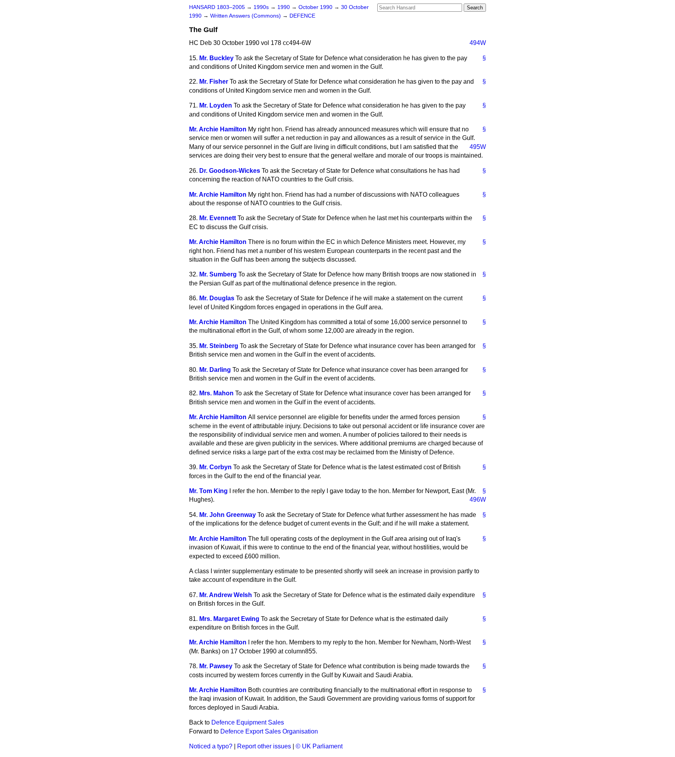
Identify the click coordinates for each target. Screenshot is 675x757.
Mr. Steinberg (218, 346)
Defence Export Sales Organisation (269, 731)
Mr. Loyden (215, 105)
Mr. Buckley (216, 58)
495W (478, 147)
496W (478, 499)
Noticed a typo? (210, 746)
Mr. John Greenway (227, 514)
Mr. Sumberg (218, 274)
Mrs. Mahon (216, 393)
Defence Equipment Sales (247, 722)
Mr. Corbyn (215, 467)
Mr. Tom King (208, 491)
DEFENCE (302, 16)
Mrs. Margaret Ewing (229, 618)
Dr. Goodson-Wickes (229, 170)
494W (478, 42)
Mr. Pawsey (215, 666)
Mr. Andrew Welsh (225, 595)
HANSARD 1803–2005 (217, 7)
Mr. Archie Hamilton (217, 129)
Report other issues (264, 746)
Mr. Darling (215, 369)
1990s (262, 7)
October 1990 (316, 7)
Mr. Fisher (213, 81)
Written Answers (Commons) (246, 16)
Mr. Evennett (217, 218)
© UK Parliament (319, 746)
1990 (284, 7)
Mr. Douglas (216, 298)
